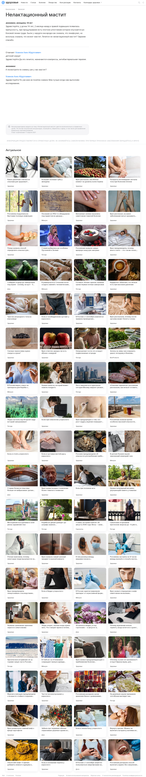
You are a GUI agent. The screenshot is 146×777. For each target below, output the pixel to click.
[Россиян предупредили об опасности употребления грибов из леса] (90, 447)
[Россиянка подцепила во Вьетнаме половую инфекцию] (22, 206)
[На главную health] (11, 2)
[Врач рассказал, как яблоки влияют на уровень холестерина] (90, 172)
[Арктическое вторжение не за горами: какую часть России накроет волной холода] (22, 652)
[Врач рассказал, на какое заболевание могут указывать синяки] (124, 206)
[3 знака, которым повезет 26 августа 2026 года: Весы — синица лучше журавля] (90, 515)
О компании (10, 775)
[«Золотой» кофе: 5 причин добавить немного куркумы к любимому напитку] (22, 755)
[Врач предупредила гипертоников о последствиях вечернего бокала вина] (22, 584)
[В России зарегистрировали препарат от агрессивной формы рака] (90, 584)
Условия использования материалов (77, 775)
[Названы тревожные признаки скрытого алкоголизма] (22, 618)
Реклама (18, 775)
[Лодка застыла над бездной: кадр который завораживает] (22, 412)
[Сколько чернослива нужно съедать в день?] (22, 344)
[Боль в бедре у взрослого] (56, 584)
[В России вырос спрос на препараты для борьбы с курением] (22, 378)
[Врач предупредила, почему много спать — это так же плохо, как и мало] (124, 241)
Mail (3, 775)
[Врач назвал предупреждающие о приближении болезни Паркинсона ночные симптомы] (90, 652)
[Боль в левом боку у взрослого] (90, 721)
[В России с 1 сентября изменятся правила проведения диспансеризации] (90, 309)
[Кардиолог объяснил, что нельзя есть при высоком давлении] (124, 275)
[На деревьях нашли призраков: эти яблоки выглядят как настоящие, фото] (124, 687)
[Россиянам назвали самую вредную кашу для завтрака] (90, 241)
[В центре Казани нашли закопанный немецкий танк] (124, 447)
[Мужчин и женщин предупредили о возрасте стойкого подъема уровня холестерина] (22, 687)
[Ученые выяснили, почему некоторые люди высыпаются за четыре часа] (22, 549)
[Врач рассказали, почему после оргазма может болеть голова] (124, 309)
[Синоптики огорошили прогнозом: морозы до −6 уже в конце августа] (124, 515)
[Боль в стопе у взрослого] (22, 447)
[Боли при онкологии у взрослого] (56, 412)
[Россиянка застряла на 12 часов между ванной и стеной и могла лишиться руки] (124, 549)
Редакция (61, 775)
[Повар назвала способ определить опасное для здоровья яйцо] (22, 241)
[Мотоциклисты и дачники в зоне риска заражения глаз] (22, 515)
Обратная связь (95, 775)
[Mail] (3, 2)
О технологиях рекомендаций (111, 775)
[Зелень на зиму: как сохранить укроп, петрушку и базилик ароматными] (124, 344)
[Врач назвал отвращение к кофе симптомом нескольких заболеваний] (124, 584)
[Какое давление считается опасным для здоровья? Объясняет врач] (22, 172)
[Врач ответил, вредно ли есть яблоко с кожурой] (56, 344)
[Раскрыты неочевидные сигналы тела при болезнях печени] (124, 172)
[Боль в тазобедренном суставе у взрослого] (56, 309)
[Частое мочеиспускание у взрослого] (56, 687)
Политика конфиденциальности (132, 775)
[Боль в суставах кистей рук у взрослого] (56, 447)
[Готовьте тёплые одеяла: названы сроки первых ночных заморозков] (90, 275)
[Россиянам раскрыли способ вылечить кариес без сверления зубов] (124, 755)
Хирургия (21, 9)
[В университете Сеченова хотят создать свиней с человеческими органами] (56, 275)
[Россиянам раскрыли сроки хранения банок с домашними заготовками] (90, 687)
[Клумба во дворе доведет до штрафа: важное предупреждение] (56, 515)
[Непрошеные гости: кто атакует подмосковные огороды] (90, 344)
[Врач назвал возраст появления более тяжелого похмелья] (56, 481)
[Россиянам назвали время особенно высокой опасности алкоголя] (124, 412)
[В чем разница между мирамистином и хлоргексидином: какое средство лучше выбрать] (90, 549)
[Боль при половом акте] (90, 481)
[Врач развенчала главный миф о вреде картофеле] (22, 721)
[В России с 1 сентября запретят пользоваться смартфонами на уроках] (90, 755)
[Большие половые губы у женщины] (56, 172)
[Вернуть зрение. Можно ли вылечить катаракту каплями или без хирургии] (124, 721)
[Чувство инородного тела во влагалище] (22, 309)
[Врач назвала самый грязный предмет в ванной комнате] (56, 549)
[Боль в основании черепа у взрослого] (56, 755)
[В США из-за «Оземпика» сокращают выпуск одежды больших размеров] (56, 652)
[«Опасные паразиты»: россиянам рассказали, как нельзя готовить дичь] (124, 378)
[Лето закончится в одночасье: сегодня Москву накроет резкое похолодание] (90, 378)
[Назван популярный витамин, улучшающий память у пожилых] (124, 481)
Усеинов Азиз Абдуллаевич (28, 52)
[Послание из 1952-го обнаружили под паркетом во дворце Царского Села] (56, 206)
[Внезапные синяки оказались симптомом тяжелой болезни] (90, 206)
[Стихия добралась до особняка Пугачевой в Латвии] (56, 241)
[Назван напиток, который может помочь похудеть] (56, 378)
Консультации (10, 9)
